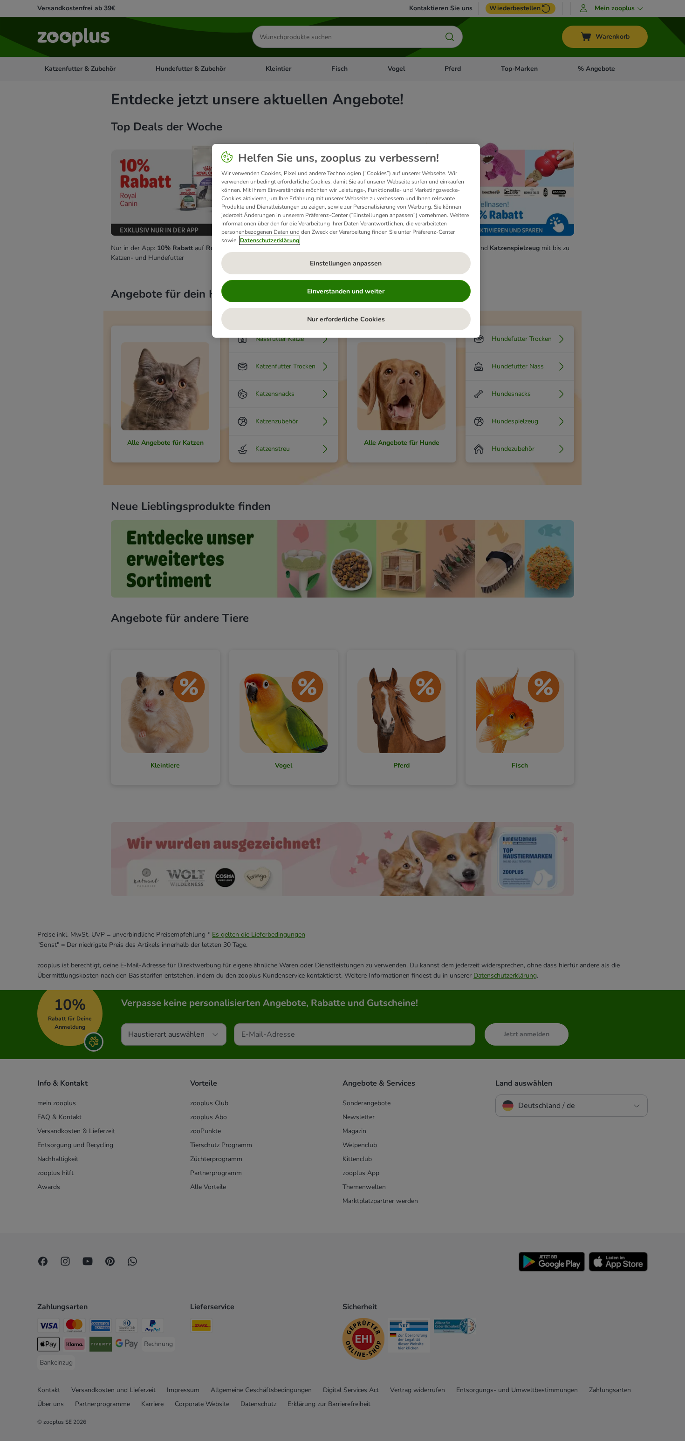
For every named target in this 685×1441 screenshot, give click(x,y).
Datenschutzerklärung (269, 240)
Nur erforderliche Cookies (346, 319)
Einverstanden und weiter (345, 291)
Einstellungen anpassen (346, 263)
